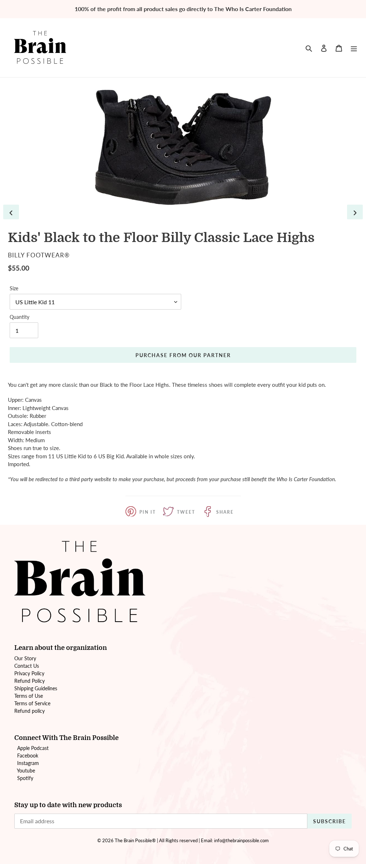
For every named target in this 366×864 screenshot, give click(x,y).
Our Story (25, 658)
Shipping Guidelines (35, 688)
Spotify (25, 778)
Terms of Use (28, 696)
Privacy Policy (29, 673)
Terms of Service (32, 703)
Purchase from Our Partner (183, 355)
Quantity (19, 317)
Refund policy (29, 711)
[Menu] (353, 47)
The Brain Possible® (135, 840)
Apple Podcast (33, 748)
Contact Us (26, 666)
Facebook (27, 755)
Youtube (26, 770)
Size (14, 288)
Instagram (28, 763)
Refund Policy (29, 681)
